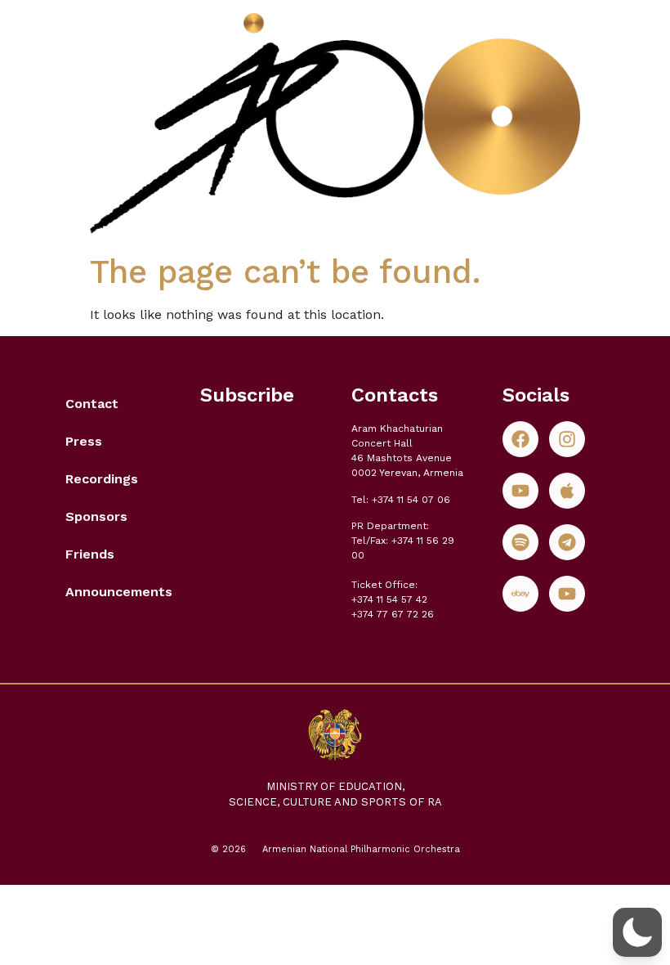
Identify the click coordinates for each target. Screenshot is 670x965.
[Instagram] (567, 439)
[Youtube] (520, 491)
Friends (89, 554)
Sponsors (96, 516)
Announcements (116, 591)
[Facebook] (520, 439)
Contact (91, 403)
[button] (637, 932)
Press (83, 441)
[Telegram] (567, 542)
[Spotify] (520, 542)
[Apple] (567, 491)
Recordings (101, 479)
